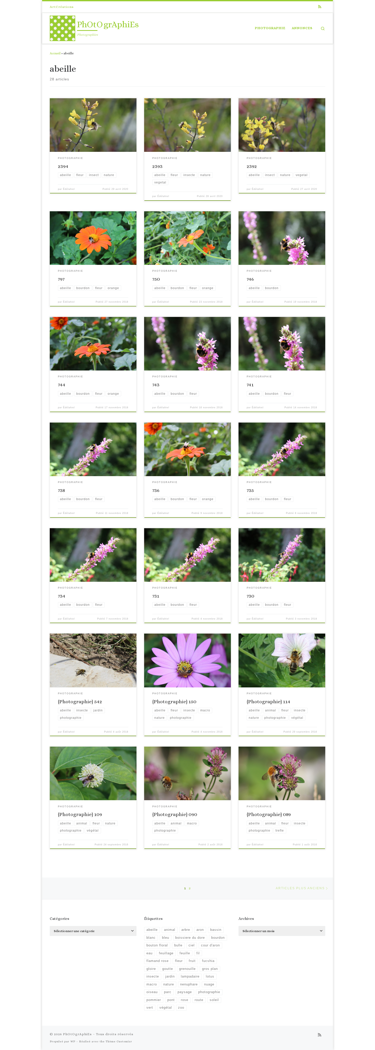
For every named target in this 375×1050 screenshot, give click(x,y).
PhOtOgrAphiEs (77, 1034)
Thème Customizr (119, 1041)
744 (61, 385)
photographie (209, 992)
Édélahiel (69, 189)
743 (155, 385)
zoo (181, 1007)
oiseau (152, 992)
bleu (165, 938)
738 (61, 490)
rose (184, 1000)
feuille (185, 953)
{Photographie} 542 (80, 702)
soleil (214, 1000)
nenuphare (189, 984)
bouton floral (157, 945)
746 (250, 279)
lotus (210, 976)
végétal (165, 1007)
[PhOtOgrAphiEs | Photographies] (62, 27)
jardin (170, 976)
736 (155, 490)
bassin (215, 930)
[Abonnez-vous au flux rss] (319, 7)
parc (167, 992)
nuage (209, 984)
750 (156, 279)
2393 (157, 166)
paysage (185, 992)
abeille (152, 930)
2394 (63, 166)
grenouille (187, 969)
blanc (151, 938)
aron (200, 930)
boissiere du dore (190, 938)
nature (168, 984)
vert (149, 1007)
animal (169, 930)
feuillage (166, 953)
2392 (252, 166)
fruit (192, 961)
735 (250, 490)
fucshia (208, 961)
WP (72, 1041)
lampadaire (190, 976)
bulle (178, 945)
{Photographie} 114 (268, 702)
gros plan (210, 969)
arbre (185, 930)
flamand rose (157, 961)
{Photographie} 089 (269, 814)
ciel (192, 945)
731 (155, 596)
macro (151, 984)
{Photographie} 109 (80, 814)
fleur (179, 961)
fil (198, 953)
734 (61, 596)
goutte (167, 969)
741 (250, 385)
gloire (151, 969)
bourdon (218, 938)
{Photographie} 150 (174, 702)
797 (61, 279)
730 (250, 596)
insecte (152, 976)
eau (149, 953)
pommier (153, 1000)
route (199, 1000)
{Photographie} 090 (174, 814)
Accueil (55, 53)
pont (171, 1000)
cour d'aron (210, 945)
